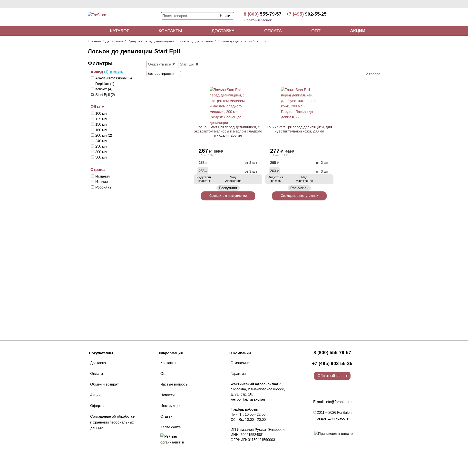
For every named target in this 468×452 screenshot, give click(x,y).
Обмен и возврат (104, 384)
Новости (167, 395)
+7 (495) (306, 14)
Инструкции (170, 406)
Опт (316, 30)
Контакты (170, 30)
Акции (357, 30)
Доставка (223, 30)
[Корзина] (362, 17)
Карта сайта (170, 427)
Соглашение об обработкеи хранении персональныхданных (112, 422)
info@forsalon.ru (338, 402)
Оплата (273, 30)
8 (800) (263, 14)
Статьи (166, 416)
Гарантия (238, 373)
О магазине (240, 363)
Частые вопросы (174, 384)
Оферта (97, 406)
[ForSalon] (124, 18)
